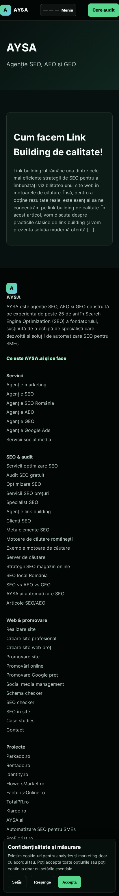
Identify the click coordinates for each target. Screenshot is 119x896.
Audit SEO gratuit (25, 475)
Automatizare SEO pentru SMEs (41, 829)
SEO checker (20, 702)
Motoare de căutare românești (39, 539)
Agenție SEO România (30, 403)
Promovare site (23, 656)
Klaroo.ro (16, 811)
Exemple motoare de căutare (38, 548)
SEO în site (18, 711)
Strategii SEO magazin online (38, 566)
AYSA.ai (14, 820)
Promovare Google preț (32, 675)
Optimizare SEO (23, 484)
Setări (17, 882)
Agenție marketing (26, 384)
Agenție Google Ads (28, 430)
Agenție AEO (20, 412)
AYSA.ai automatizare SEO (35, 593)
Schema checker (24, 693)
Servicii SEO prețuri (27, 493)
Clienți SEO (18, 521)
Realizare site (21, 629)
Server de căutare (25, 557)
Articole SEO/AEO (25, 603)
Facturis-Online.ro (25, 792)
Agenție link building (28, 511)
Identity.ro (17, 774)
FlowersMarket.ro (25, 783)
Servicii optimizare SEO (32, 466)
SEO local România (27, 575)
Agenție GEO (20, 421)
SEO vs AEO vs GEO (28, 585)
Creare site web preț (28, 647)
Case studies (20, 720)
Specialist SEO (22, 502)
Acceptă (69, 882)
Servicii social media (28, 439)
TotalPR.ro (17, 802)
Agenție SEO (20, 394)
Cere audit (103, 10)
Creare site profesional (31, 638)
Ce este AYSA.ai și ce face (36, 358)
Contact (15, 730)
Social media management (35, 684)
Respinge (42, 882)
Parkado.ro (18, 756)
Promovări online (24, 666)
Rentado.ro (18, 765)
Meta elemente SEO (27, 530)
